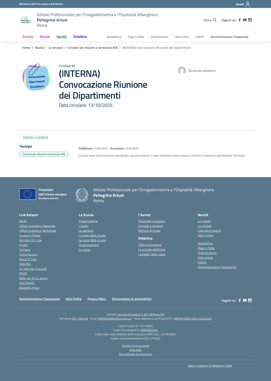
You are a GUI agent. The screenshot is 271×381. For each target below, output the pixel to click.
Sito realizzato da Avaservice (135, 354)
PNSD (23, 273)
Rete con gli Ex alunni (33, 278)
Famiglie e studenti (150, 225)
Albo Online (205, 235)
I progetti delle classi (151, 254)
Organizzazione (89, 245)
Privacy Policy (96, 298)
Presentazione (88, 221)
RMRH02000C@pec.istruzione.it (193, 318)
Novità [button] (61, 36)
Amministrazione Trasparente (229, 36)
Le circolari (205, 225)
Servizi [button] (45, 36)
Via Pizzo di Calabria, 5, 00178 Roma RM (140, 314)
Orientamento (159, 36)
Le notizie (204, 221)
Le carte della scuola (92, 240)
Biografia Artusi (29, 287)
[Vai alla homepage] (25, 20)
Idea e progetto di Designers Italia (210, 365)
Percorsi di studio (149, 230)
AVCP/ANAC (27, 283)
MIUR (23, 221)
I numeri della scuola (92, 235)
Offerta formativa (149, 244)
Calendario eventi (209, 230)
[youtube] (245, 20)
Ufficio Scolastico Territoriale (37, 230)
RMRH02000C (149, 330)
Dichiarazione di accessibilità (131, 298)
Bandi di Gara (28, 259)
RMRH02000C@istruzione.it (115, 318)
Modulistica (114, 36)
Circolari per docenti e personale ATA (43, 154)
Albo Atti (25, 264)
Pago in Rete (136, 36)
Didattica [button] (80, 36)
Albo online (182, 36)
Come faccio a (28, 254)
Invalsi (23, 245)
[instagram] (250, 20)
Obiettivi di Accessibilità (135, 346)
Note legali (136, 350)
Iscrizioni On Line (30, 240)
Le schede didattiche (151, 249)
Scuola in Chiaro (29, 235)
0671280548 (80, 318)
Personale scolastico (151, 221)
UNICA (200, 36)
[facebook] (239, 20)
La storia (84, 249)
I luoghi (83, 225)
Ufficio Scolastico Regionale (37, 225)
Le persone (86, 230)
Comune (24, 249)
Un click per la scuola (33, 268)
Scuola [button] (28, 36)
